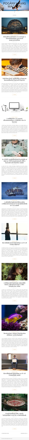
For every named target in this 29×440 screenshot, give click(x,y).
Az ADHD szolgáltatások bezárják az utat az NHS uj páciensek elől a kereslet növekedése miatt (14, 161)
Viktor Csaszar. (10, 438)
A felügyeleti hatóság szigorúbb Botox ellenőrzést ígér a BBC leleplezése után (14, 284)
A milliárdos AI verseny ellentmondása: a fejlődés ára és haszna (14, 120)
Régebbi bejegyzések (5, 433)
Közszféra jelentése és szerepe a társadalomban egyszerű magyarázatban (14, 38)
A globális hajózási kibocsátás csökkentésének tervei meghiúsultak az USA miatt (14, 203)
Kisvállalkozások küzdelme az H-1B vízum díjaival (14, 243)
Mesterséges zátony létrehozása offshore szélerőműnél (14, 334)
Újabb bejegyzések (24, 433)
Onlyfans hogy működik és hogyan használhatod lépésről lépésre (14, 79)
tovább (14, 54)
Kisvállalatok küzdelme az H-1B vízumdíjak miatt (14, 374)
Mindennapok (16, 35)
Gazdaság (12, 35)
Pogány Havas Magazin (14, 5)
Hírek (16, 200)
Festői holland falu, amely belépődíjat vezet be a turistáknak (14, 414)
